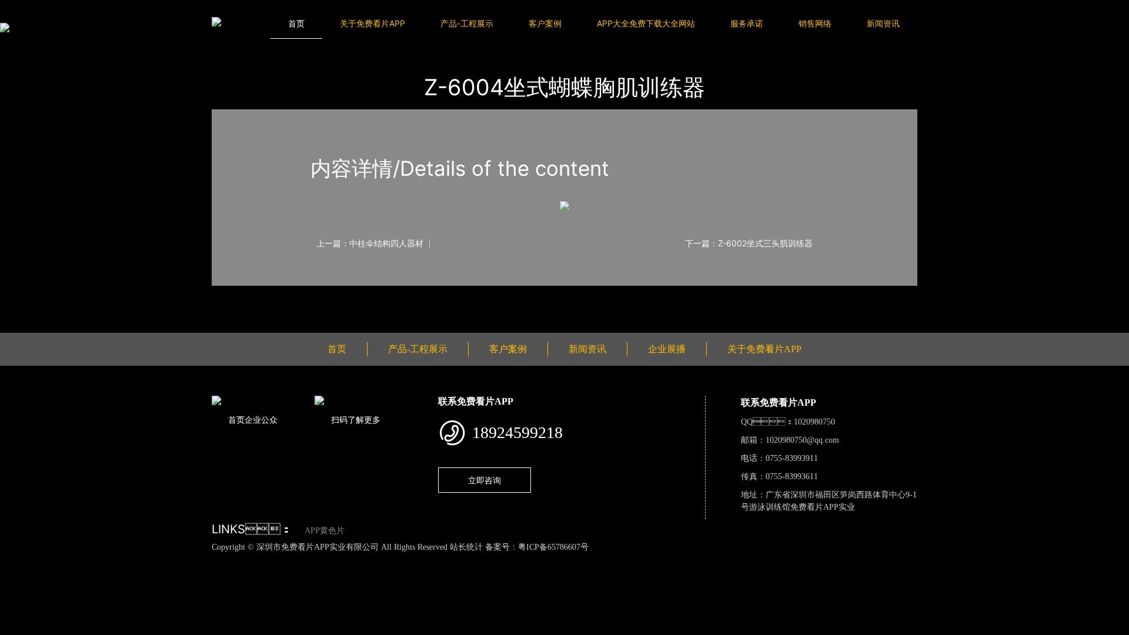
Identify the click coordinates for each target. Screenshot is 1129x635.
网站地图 (17, 559)
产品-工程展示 (466, 23)
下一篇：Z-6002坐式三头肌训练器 (749, 243)
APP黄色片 (325, 530)
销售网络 (815, 23)
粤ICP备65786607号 (553, 547)
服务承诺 (746, 23)
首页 (296, 23)
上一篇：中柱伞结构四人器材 (369, 243)
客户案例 (545, 23)
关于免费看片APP (372, 23)
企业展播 (667, 349)
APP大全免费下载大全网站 (646, 23)
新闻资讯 (883, 23)
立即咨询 (484, 480)
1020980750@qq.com (802, 440)
